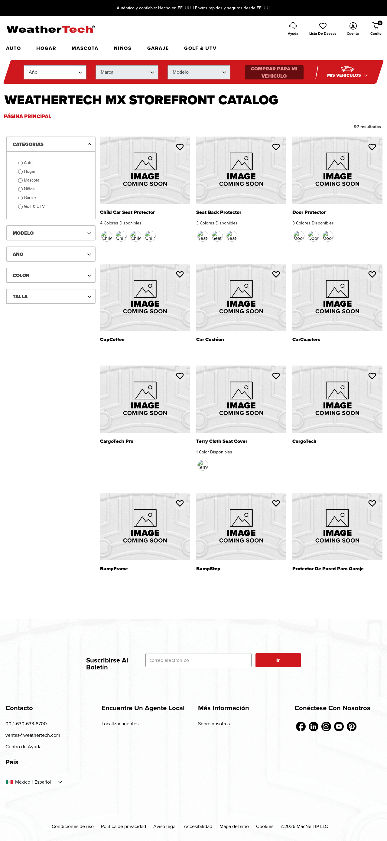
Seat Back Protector (218, 213)
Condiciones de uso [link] (73, 826)
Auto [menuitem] (13, 48)
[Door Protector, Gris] (328, 236)
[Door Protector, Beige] (313, 236)
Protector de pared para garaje (328, 569)
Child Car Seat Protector (127, 213)
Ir (278, 660)
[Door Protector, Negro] (299, 236)
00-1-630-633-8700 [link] (26, 723)
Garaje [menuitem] (158, 48)
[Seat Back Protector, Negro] (203, 236)
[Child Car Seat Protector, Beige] (135, 236)
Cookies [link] (264, 826)
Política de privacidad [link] (123, 826)
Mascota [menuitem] (85, 48)
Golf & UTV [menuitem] (200, 48)
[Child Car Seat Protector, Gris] (150, 236)
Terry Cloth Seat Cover (221, 442)
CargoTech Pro (116, 442)
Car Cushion (210, 340)
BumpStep (208, 569)
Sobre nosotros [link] (214, 723)
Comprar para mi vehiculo (274, 72)
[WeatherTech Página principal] (50, 29)
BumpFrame (114, 569)
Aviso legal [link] (165, 826)
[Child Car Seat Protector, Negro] (106, 236)
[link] (301, 726)
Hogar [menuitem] (46, 48)
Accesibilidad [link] (198, 826)
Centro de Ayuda (23, 746)
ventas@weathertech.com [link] (32, 735)
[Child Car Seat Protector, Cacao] (121, 236)
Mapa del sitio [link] (234, 826)
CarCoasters (306, 340)
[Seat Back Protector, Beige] (217, 236)
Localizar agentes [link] (120, 723)
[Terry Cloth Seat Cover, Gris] (203, 465)
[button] (323, 29)
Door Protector (309, 213)
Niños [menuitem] (123, 48)
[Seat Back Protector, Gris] (232, 236)
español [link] (42, 782)
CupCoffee (112, 340)
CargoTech (304, 442)
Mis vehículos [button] (344, 75)
